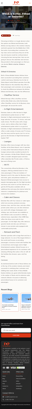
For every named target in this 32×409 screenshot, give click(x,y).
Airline (17, 381)
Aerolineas (18, 388)
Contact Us (5, 386)
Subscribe (16, 335)
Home (11, 20)
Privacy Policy (19, 376)
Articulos (18, 383)
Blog (18, 20)
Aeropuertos (19, 386)
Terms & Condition (20, 378)
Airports (4, 381)
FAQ (3, 383)
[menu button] (2, 3)
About (4, 388)
